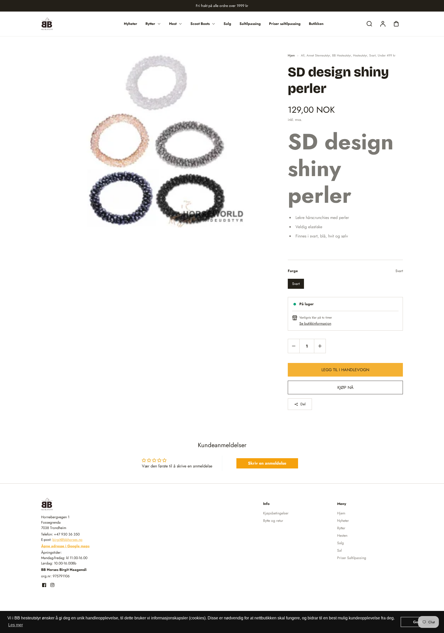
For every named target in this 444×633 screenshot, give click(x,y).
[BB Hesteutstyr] (73, 504)
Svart (372, 55)
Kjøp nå (345, 387)
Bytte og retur (273, 520)
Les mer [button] (15, 625)
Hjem (291, 55)
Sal (339, 550)
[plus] (320, 346)
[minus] (294, 346)
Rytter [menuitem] (150, 23)
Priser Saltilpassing (351, 557)
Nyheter (343, 520)
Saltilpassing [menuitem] (250, 23)
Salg (340, 542)
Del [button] (303, 404)
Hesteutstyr (360, 55)
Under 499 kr (386, 55)
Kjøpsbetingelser (276, 513)
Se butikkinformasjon (315, 323)
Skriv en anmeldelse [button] (267, 463)
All (302, 55)
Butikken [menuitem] (316, 23)
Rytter (341, 528)
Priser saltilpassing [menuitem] (285, 23)
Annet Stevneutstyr (318, 55)
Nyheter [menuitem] (130, 23)
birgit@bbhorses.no (67, 539)
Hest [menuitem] (173, 23)
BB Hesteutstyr (341, 55)
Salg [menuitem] (227, 23)
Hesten (342, 535)
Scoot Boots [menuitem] (200, 23)
